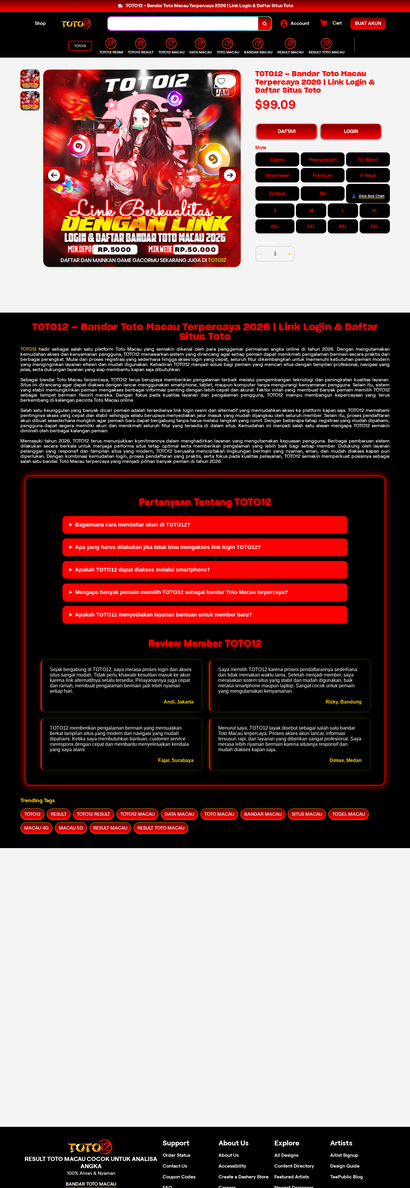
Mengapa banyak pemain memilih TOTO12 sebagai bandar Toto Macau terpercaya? (181, 592)
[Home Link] (76, 23)
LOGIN (351, 131)
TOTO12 (28, 349)
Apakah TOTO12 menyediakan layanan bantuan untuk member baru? (163, 615)
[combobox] (183, 23)
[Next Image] (230, 175)
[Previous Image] (54, 175)
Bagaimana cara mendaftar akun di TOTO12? (132, 525)
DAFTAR (287, 131)
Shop (40, 23)
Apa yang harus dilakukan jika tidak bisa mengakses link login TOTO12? (168, 547)
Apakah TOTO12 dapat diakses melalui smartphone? (142, 570)
